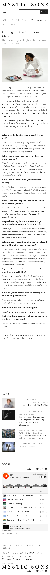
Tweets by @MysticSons (10, 533)
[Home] (25, 4)
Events (41, 545)
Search (43, 11)
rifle (11, 563)
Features (6, 24)
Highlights (13, 24)
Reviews (19, 545)
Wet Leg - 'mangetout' (34, 443)
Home (4, 545)
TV (35, 545)
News (11, 545)
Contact (7, 548)
